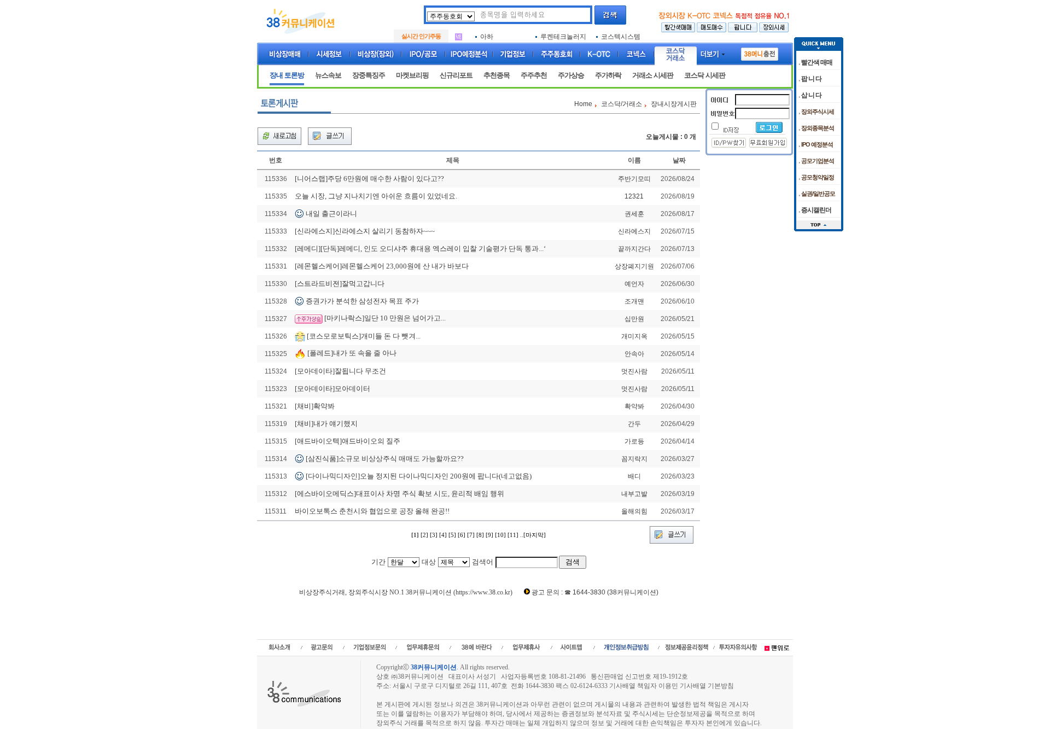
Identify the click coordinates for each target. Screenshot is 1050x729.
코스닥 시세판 (704, 75)
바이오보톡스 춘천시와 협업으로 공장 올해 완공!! (372, 511)
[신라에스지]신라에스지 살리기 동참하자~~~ (365, 231)
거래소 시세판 (652, 75)
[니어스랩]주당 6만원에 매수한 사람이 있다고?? (369, 178)
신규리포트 (456, 75)
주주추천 (534, 75)
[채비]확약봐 (315, 406)
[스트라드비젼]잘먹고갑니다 (339, 283)
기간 (378, 562)
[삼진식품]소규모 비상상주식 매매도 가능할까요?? (385, 458)
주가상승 (571, 75)
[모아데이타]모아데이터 (332, 388)
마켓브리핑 (412, 75)
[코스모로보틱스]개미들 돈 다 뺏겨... (364, 335)
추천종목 (496, 75)
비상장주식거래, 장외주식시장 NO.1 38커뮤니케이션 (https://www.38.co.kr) (405, 592)
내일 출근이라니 (331, 213)
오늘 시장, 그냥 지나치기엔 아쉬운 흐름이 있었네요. (376, 196)
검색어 (482, 562)
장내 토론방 (287, 75)
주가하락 (608, 75)
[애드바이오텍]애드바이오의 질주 (347, 441)
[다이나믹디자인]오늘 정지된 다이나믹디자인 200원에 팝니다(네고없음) (419, 476)
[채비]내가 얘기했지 (326, 423)
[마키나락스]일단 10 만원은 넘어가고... (385, 318)
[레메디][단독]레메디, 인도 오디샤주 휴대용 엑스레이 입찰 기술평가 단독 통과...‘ (420, 248)
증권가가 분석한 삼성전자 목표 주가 (362, 301)
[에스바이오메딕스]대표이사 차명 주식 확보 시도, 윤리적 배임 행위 (399, 493)
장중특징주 (368, 75)
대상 (429, 562)
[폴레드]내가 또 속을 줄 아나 (351, 353)
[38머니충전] (759, 52)
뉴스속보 (328, 75)
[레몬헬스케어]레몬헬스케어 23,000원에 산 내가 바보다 (382, 266)
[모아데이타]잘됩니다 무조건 (340, 371)
